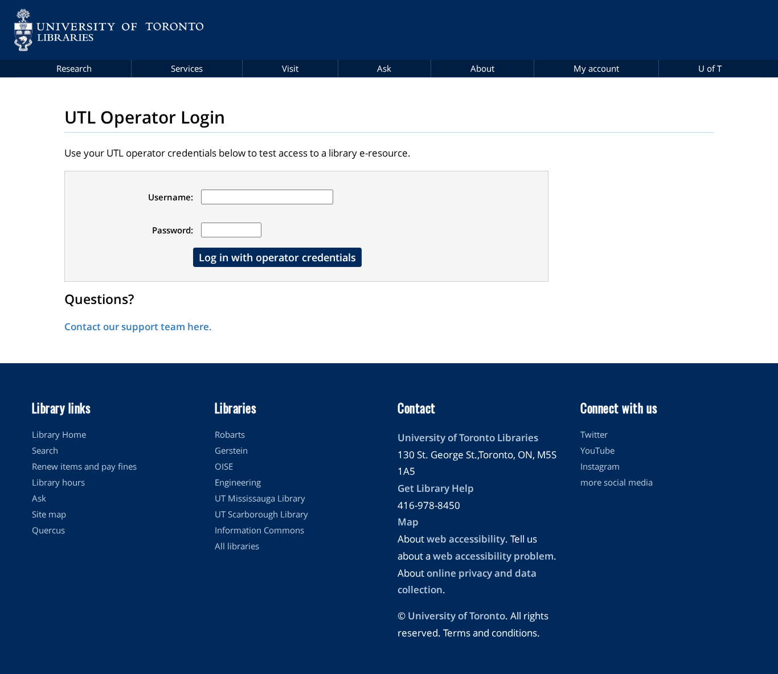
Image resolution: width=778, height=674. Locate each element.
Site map (49, 514)
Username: (170, 197)
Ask (384, 68)
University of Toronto (456, 615)
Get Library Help (436, 488)
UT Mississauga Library (260, 498)
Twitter (594, 434)
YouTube (597, 450)
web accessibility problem (493, 555)
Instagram (600, 466)
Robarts (230, 434)
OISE (224, 466)
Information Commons (259, 530)
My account (596, 68)
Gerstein (231, 450)
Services (187, 68)
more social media (616, 482)
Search (45, 450)
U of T (710, 68)
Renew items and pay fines (84, 466)
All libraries (237, 546)
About (482, 68)
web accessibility (466, 538)
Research (74, 68)
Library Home (59, 434)
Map (408, 521)
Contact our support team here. (138, 326)
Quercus (48, 530)
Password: (172, 230)
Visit (290, 68)
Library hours (58, 482)
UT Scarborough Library (261, 514)
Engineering (238, 482)
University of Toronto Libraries (468, 437)
